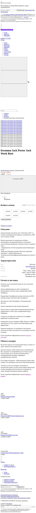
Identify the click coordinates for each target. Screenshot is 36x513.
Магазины (7, 35)
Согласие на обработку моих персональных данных (15, 498)
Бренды (6, 53)
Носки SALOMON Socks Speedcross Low (12, 416)
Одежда (6, 50)
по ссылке (26, 17)
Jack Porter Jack (5, 170)
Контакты (7, 473)
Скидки (6, 55)
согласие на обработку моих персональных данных (16, 14)
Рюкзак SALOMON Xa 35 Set (9, 435)
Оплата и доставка (9, 479)
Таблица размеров (6, 219)
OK (34, 506)
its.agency (9, 503)
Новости (6, 34)
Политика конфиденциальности (10, 496)
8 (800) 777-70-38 (5, 38)
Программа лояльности (10, 482)
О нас (5, 32)
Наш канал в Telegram (7, 29)
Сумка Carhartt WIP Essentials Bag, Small (12, 453)
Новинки (6, 47)
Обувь (6, 49)
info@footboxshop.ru (9, 466)
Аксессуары (7, 52)
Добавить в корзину (6, 225)
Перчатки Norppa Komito (8, 396)
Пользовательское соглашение (9, 495)
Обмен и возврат (9, 481)
